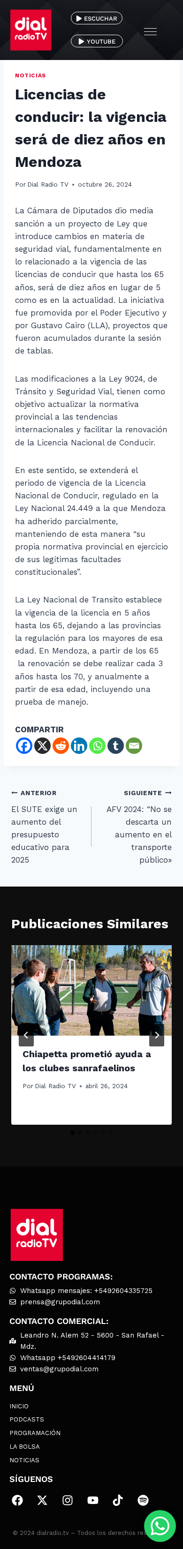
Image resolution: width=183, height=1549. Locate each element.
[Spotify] (143, 1501)
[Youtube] (93, 1501)
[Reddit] (61, 745)
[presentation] (91, 990)
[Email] (134, 745)
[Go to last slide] (26, 1035)
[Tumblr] (115, 745)
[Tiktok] (118, 1501)
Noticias (30, 75)
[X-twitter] (43, 1501)
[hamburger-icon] (150, 30)
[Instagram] (68, 1501)
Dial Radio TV (48, 184)
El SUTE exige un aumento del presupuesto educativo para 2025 (44, 827)
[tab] (72, 1132)
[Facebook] (24, 745)
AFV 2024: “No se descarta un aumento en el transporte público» (139, 827)
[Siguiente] (156, 1035)
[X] (42, 745)
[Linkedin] (79, 745)
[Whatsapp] (97, 745)
